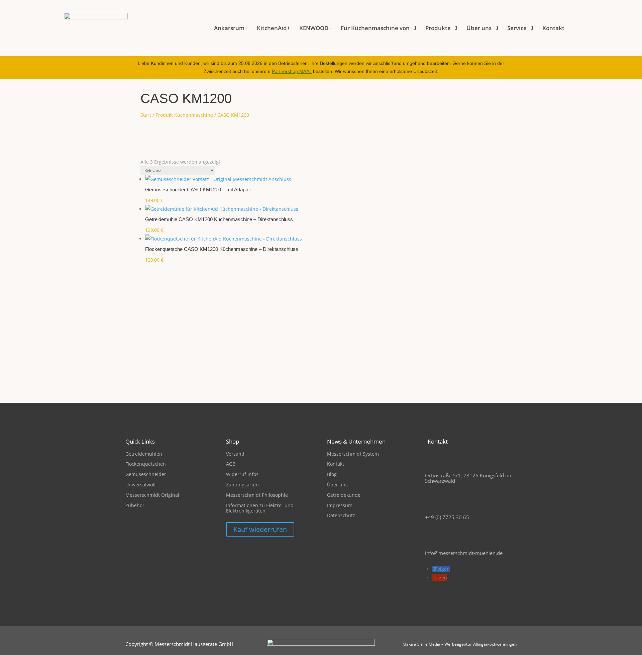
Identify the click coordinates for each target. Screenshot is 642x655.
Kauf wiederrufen (260, 529)
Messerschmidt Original (152, 495)
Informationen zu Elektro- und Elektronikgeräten (260, 508)
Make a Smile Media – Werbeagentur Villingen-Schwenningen (460, 644)
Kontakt (553, 28)
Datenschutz (341, 515)
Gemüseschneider (145, 474)
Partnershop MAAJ (292, 71)
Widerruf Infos (242, 474)
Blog (332, 474)
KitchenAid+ (273, 28)
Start (145, 115)
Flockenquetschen (145, 464)
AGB (230, 464)
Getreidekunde (343, 495)
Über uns (337, 484)
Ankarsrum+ (231, 28)
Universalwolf (140, 484)
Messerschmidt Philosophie (257, 495)
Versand (235, 454)
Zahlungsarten (242, 484)
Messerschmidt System (353, 454)
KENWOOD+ (315, 28)
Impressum (339, 505)
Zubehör (134, 505)
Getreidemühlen (143, 454)
